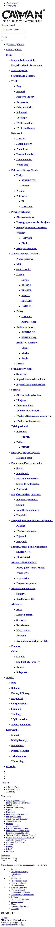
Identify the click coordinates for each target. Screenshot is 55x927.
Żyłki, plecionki (12, 826)
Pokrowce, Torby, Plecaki (16, 814)
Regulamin (16, 874)
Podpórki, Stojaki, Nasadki (17, 833)
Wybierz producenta (9, 858)
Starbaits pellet (12, 805)
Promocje (10, 851)
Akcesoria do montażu (15, 842)
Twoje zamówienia (19, 881)
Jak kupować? (17, 902)
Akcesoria (10, 844)
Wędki (9, 810)
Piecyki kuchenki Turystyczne (18, 803)
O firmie (15, 908)
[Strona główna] (23, 23)
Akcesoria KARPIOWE (16, 840)
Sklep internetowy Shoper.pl (12, 925)
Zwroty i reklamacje (19, 871)
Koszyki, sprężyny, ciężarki (17, 828)
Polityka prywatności (20, 899)
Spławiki (9, 824)
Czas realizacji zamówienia (22, 895)
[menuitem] (14, 49)
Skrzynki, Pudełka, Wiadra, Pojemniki (21, 835)
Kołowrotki (10, 812)
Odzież (9, 849)
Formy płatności (18, 890)
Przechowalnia (17, 885)
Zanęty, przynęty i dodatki (16, 819)
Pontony (9, 847)
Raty (13, 876)
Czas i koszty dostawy (20, 892)
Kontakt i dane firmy (20, 906)
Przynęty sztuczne (13, 817)
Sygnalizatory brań (13, 821)
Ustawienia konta (18, 883)
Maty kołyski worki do (15, 800)
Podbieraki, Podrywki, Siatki (17, 830)
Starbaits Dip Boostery (15, 807)
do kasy (4, 29)
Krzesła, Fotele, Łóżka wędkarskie (20, 837)
